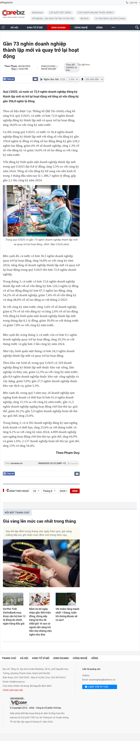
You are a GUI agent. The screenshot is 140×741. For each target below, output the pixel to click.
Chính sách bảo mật (13, 690)
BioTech (85, 18)
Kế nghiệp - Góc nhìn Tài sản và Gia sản (53, 18)
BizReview (37, 12)
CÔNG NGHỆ (81, 27)
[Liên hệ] (35, 79)
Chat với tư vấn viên (98, 687)
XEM (74, 490)
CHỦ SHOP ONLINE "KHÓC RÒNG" (96, 12)
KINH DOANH (58, 27)
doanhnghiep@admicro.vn (102, 679)
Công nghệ (80, 658)
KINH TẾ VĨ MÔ (35, 27)
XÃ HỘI (14, 27)
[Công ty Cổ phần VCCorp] (19, 701)
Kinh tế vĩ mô (40, 658)
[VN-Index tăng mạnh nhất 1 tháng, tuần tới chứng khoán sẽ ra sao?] (68, 599)
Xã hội (24, 658)
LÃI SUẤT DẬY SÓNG (60, 12)
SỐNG (99, 27)
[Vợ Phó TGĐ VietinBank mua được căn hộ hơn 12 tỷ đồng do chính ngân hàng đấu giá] (15, 599)
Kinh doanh (48, 66)
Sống (94, 658)
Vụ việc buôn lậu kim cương (110, 18)
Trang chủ (9, 658)
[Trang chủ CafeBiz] (3, 27)
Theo (41, 463)
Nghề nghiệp (48, 68)
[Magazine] (6, 2)
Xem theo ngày (19, 490)
